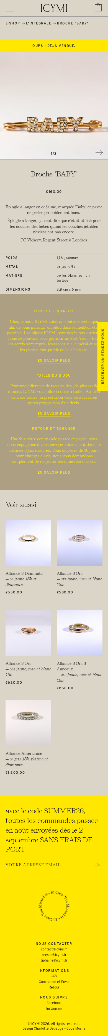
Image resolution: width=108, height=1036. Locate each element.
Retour (54, 987)
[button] (98, 7)
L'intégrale (39, 23)
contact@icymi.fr (54, 949)
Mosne (80, 1028)
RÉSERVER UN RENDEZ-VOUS (103, 356)
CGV (54, 976)
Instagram (54, 1008)
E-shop (13, 23)
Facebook (54, 1003)
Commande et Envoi (54, 982)
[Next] (99, 152)
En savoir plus (54, 360)
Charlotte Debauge (48, 1028)
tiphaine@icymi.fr (54, 960)
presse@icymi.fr (54, 955)
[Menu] (10, 8)
